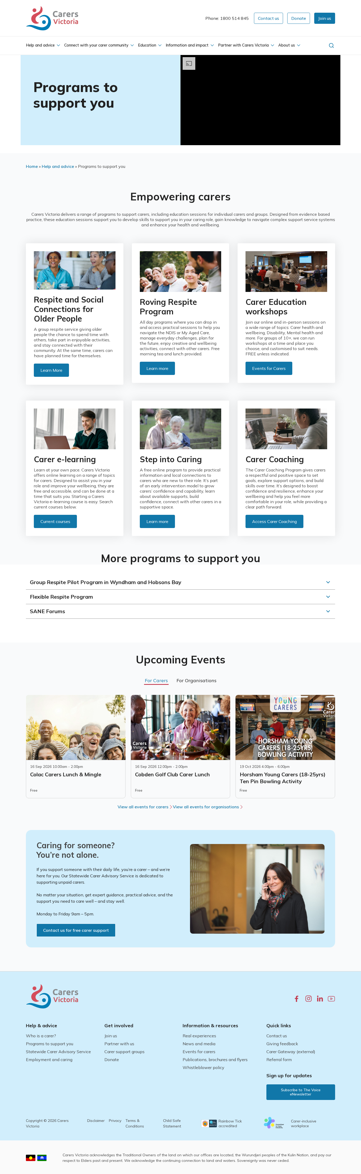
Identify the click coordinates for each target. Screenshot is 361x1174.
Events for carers (199, 1051)
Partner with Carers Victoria (243, 45)
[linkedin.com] (320, 999)
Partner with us (119, 1043)
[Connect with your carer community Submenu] (131, 45)
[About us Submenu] (298, 45)
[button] (324, 18)
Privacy (115, 1120)
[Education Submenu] (159, 45)
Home (32, 166)
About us (286, 45)
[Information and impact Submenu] (212, 45)
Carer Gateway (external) (290, 1051)
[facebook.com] (296, 998)
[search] (331, 45)
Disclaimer (96, 1120)
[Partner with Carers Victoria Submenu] (272, 45)
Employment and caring (49, 1059)
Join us (110, 1035)
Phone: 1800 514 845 (227, 18)
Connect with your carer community (96, 45)
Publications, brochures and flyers (215, 1059)
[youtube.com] (331, 998)
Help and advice (40, 45)
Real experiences (199, 1035)
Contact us (276, 1035)
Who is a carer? (41, 1035)
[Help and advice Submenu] (58, 45)
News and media (199, 1043)
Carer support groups (124, 1051)
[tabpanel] (180, 746)
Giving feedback (282, 1043)
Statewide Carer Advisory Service (58, 1051)
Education (147, 45)
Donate (111, 1059)
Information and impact (187, 45)
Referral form (279, 1059)
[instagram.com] (308, 998)
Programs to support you (49, 1043)
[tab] (156, 680)
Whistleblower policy (203, 1067)
